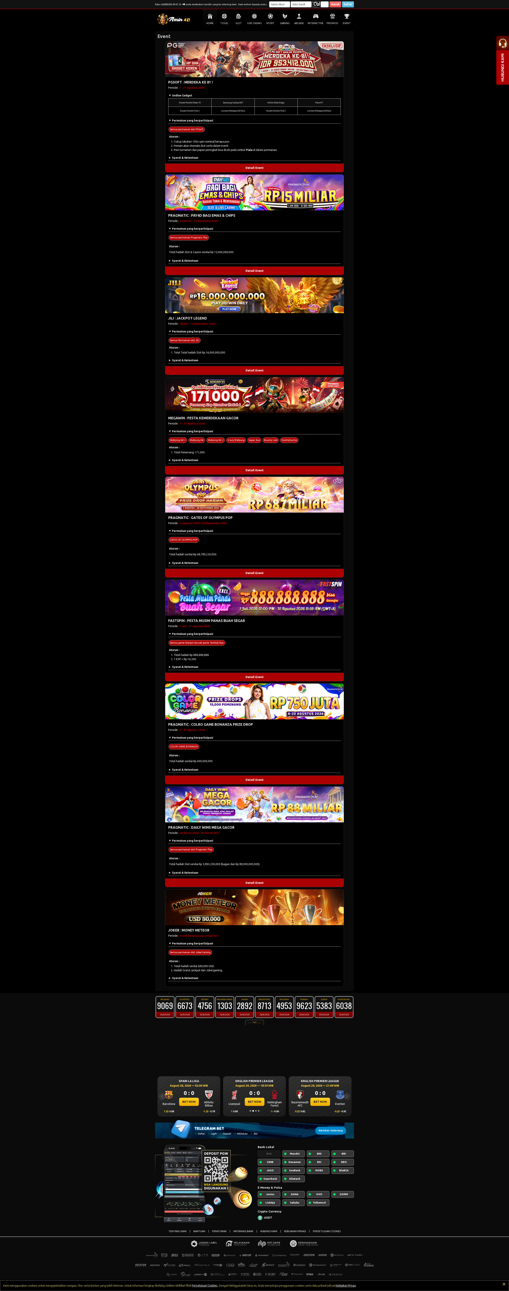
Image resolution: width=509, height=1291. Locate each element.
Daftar (348, 4)
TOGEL (224, 23)
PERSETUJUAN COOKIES (327, 1231)
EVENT (347, 23)
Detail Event (255, 167)
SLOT (239, 23)
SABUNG (285, 23)
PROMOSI (332, 23)
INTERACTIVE (315, 23)
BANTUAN (199, 1231)
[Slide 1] (250, 1111)
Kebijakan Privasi (346, 1285)
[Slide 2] (253, 1111)
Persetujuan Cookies (205, 1285)
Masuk (335, 4)
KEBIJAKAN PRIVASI (295, 1231)
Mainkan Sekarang (331, 1130)
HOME (210, 23)
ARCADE (299, 23)
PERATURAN (219, 1231)
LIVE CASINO (254, 23)
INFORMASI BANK (243, 1231)
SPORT (270, 23)
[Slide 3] (256, 1111)
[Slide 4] (258, 1111)
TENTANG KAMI (177, 1231)
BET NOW (189, 1101)
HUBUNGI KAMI (268, 1231)
